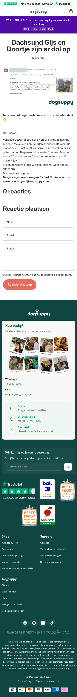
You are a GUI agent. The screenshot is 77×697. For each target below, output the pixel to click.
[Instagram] (34, 623)
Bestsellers (7, 549)
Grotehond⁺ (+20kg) (12, 555)
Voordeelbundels (11, 562)
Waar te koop (9, 592)
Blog (4, 598)
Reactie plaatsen (19, 284)
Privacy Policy (24, 681)
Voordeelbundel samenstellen (17, 568)
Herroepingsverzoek (50, 562)
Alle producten (10, 543)
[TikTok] (52, 623)
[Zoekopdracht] (63, 11)
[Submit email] (68, 467)
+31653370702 (13, 384)
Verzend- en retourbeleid (53, 549)
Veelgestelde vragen (50, 555)
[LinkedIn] (43, 623)
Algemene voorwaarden (47, 681)
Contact (44, 543)
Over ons (6, 585)
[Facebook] (25, 623)
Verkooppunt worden (13, 611)
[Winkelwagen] (71, 11)
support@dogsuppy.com (18, 394)
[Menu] (6, 11)
